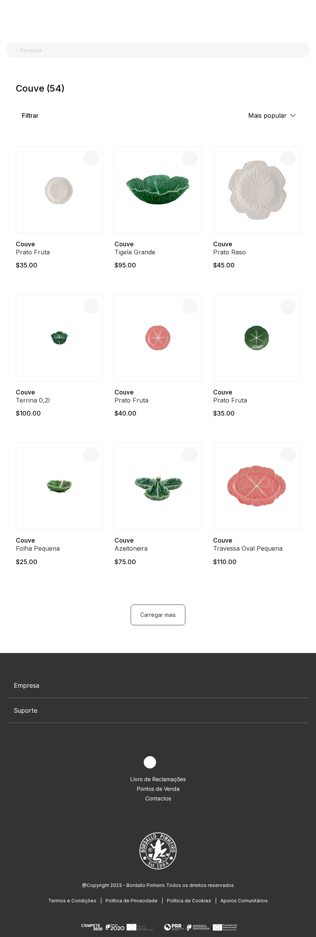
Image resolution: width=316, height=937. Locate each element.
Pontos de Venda (158, 788)
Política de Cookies (189, 901)
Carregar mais (158, 614)
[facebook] (132, 762)
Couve (25, 244)
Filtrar (29, 115)
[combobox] (162, 50)
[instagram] (150, 762)
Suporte (25, 710)
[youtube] (168, 762)
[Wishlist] (91, 158)
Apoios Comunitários (244, 901)
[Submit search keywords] (13, 50)
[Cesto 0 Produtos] (307, 19)
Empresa (26, 685)
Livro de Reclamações (158, 779)
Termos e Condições (72, 901)
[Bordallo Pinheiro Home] (156, 19)
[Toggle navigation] (10, 18)
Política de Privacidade (132, 901)
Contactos (158, 798)
